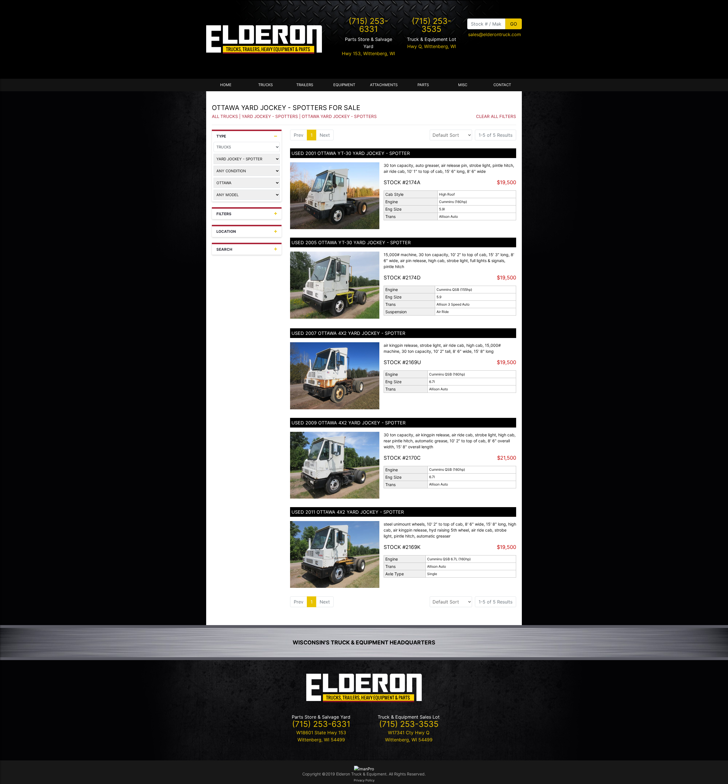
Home (225, 84)
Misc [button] (462, 84)
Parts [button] (423, 84)
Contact (502, 84)
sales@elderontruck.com (494, 34)
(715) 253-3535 (431, 25)
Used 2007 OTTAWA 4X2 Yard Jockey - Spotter (348, 333)
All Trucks (225, 116)
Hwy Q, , (431, 46)
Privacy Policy (364, 780)
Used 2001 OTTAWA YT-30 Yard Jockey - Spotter (350, 153)
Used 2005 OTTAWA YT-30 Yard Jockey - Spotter (351, 242)
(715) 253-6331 (368, 25)
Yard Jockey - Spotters (270, 116)
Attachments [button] (384, 84)
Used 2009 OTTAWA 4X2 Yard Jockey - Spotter (348, 423)
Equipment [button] (344, 84)
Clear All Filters (496, 116)
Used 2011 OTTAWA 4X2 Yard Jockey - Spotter (347, 512)
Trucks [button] (265, 84)
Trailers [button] (304, 84)
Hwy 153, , (368, 53)
